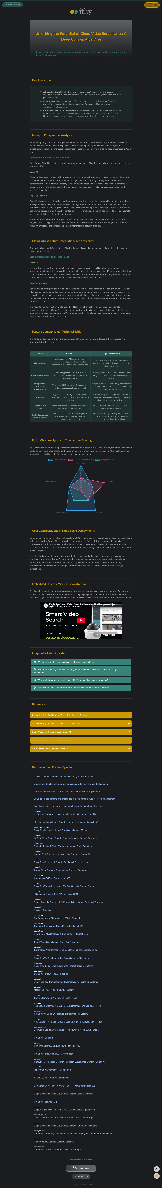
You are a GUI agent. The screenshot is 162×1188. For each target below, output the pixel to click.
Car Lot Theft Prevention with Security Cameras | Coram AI (62, 854)
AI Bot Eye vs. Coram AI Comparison (51, 1078)
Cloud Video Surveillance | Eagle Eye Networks (56, 942)
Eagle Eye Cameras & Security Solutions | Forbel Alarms (61, 862)
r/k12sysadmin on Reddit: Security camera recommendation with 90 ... (67, 822)
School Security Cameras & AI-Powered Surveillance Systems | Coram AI (68, 902)
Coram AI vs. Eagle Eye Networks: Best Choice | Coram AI (61, 1014)
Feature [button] (40, 354)
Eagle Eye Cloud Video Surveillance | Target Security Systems (63, 966)
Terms (90, 1185)
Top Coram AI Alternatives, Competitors (52, 1070)
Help (75, 1185)
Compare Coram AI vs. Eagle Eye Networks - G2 (57, 1046)
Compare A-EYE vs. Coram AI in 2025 (52, 878)
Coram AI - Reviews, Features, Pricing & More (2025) (59, 1150)
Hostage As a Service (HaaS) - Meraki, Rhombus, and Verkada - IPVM (67, 1006)
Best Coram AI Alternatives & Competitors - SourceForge (61, 934)
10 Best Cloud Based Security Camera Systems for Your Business (65, 838)
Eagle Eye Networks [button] (111, 354)
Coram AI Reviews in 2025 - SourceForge (53, 1054)
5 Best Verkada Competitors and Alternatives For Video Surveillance (66, 982)
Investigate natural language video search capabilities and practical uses (68, 806)
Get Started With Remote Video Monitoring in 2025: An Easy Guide (65, 950)
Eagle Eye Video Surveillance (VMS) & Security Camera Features (65, 886)
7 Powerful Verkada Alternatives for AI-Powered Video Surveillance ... (67, 1030)
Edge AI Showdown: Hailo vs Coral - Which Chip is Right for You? (65, 1110)
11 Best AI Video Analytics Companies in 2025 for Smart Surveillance (66, 814)
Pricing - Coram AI (42, 910)
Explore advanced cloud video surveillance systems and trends (63, 776)
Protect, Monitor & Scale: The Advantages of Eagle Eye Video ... (64, 846)
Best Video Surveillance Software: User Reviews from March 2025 (65, 1086)
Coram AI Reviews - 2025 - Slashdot (51, 974)
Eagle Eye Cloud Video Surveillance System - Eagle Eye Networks (65, 1126)
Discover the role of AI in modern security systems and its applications (67, 791)
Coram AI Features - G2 (45, 1102)
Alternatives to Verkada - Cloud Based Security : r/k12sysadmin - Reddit (68, 1022)
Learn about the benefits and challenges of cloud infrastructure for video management (74, 799)
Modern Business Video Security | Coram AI (55, 990)
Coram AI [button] (70, 354)
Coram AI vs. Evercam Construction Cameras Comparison (61, 870)
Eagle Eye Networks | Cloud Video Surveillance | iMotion (61, 830)
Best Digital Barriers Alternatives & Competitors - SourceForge (63, 1118)
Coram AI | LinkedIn (43, 1038)
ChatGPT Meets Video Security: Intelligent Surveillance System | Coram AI (69, 1062)
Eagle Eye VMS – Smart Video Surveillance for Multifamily (61, 958)
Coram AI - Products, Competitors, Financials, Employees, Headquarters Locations (73, 1134)
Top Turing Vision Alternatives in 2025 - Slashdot (57, 918)
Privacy (83, 1185)
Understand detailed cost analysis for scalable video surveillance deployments (71, 784)
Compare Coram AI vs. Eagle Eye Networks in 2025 (58, 926)
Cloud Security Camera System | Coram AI (54, 1142)
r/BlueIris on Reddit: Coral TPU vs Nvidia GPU (56, 894)
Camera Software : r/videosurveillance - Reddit (56, 998)
